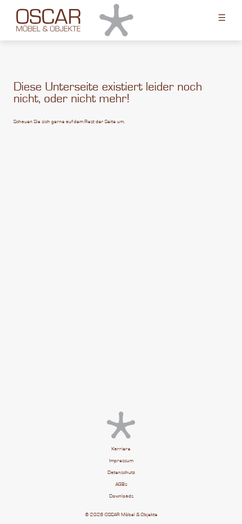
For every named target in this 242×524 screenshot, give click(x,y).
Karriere (121, 448)
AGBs (121, 484)
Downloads (121, 496)
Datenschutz (121, 472)
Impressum (121, 460)
